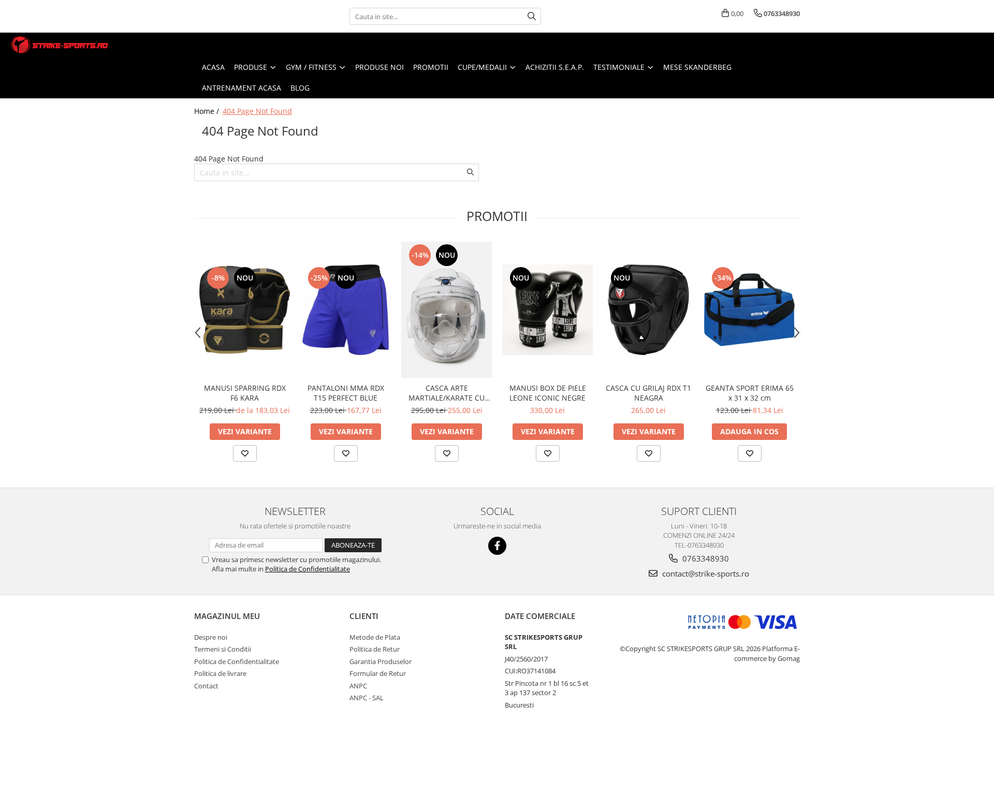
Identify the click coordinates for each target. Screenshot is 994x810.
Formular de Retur (377, 673)
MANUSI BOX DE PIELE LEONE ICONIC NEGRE (547, 393)
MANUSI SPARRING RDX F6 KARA (245, 393)
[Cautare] (531, 16)
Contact (206, 685)
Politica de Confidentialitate (307, 568)
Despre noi (210, 637)
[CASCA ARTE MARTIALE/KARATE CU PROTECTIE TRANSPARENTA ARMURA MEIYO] (446, 310)
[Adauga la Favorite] (245, 453)
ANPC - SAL (366, 697)
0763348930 (704, 558)
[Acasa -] (59, 45)
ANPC (358, 685)
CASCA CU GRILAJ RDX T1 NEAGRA (648, 393)
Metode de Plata (374, 637)
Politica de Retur (374, 649)
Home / (207, 111)
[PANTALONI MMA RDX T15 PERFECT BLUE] (345, 309)
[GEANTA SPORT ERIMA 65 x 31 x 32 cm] (749, 309)
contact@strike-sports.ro (704, 573)
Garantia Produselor (380, 661)
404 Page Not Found (257, 111)
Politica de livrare (220, 673)
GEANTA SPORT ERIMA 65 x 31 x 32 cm (750, 393)
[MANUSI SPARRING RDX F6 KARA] (244, 309)
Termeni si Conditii (222, 649)
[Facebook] (497, 546)
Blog (300, 88)
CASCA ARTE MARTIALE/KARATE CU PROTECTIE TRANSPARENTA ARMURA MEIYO (447, 393)
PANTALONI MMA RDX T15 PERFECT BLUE (346, 393)
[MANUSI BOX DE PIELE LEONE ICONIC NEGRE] (547, 309)
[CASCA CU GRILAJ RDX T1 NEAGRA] (648, 309)
